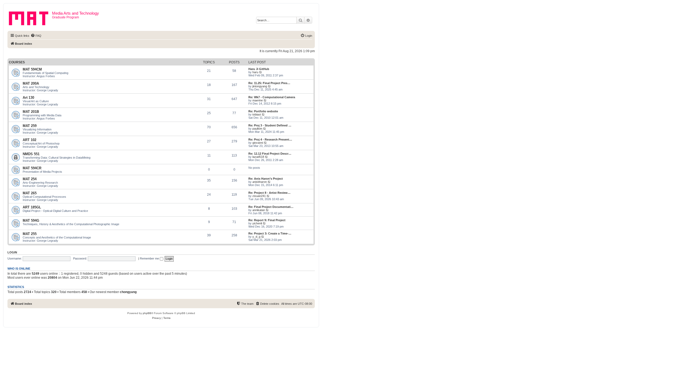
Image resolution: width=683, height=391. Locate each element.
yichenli (257, 223)
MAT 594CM (32, 69)
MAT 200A (31, 83)
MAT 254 (30, 179)
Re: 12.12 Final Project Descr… (269, 153)
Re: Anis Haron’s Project (265, 178)
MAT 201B (31, 112)
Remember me (150, 258)
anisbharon (259, 181)
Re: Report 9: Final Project (266, 220)
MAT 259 (30, 126)
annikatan (258, 210)
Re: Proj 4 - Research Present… (270, 139)
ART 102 (29, 140)
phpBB (147, 313)
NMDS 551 (31, 154)
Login (12, 252)
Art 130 (28, 98)
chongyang (128, 292)
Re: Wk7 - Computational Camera (271, 97)
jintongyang (259, 86)
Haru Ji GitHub (258, 69)
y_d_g (256, 236)
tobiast (256, 114)
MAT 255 (30, 234)
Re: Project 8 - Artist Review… (269, 192)
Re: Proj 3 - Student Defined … (269, 125)
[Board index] (30, 17)
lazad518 (258, 156)
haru (255, 72)
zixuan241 (259, 195)
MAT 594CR (32, 168)
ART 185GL (32, 207)
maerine (257, 100)
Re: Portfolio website (263, 111)
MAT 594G (31, 221)
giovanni (257, 142)
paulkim (257, 128)
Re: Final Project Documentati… (270, 206)
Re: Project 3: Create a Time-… (269, 233)
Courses (17, 62)
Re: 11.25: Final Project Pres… (269, 83)
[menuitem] (36, 35)
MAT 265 (30, 193)
